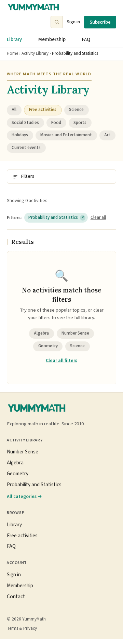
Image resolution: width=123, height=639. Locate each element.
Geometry (48, 346)
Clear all (98, 217)
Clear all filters (61, 360)
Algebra (41, 333)
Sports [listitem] (79, 123)
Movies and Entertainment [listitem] (66, 135)
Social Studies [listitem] (25, 123)
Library (14, 39)
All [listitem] (14, 109)
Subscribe (100, 22)
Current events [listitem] (26, 148)
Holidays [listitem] (20, 135)
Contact (16, 596)
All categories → (24, 496)
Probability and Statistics (56, 217)
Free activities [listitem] (42, 109)
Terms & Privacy (22, 628)
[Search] (57, 22)
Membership (52, 39)
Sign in (73, 21)
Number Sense (75, 333)
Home (12, 53)
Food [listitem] (56, 123)
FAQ (86, 39)
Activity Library (35, 53)
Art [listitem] (107, 135)
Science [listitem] (76, 109)
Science (77, 346)
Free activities (22, 535)
